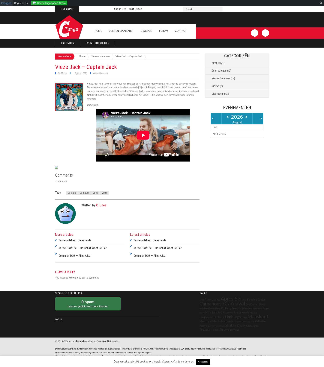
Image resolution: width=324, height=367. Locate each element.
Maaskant (258, 316)
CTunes (64, 73)
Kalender (67, 43)
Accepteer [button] (203, 362)
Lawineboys (206, 317)
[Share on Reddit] (65, 168)
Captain (72, 192)
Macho (216, 321)
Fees (212, 309)
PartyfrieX (205, 326)
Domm (254, 304)
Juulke (237, 312)
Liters (244, 317)
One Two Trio (248, 322)
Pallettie (260, 321)
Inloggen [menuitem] (6, 3)
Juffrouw (229, 313)
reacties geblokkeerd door (88, 304)
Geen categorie (220, 70)
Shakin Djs (233, 325)
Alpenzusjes (212, 299)
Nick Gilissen (235, 322)
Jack (95, 192)
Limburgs (233, 317)
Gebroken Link (104, 341)
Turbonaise (226, 329)
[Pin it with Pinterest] (72, 168)
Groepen (146, 31)
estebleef (205, 308)
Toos (212, 330)
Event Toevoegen (97, 43)
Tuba (217, 330)
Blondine (252, 299)
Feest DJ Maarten (242, 308)
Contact (181, 31)
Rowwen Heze (218, 326)
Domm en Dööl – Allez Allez (74, 256)
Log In (58, 319)
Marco (225, 321)
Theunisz (205, 329)
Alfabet (216, 62)
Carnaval (84, 192)
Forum (163, 31)
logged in (73, 278)
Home (98, 31)
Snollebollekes (250, 326)
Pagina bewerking (85, 341)
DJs (248, 304)
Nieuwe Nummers (100, 73)
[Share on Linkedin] (79, 168)
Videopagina (218, 93)
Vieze (104, 192)
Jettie (221, 312)
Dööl (262, 304)
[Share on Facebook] (58, 169)
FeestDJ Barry (223, 308)
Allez (202, 300)
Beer (244, 300)
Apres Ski (231, 298)
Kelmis (245, 312)
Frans (266, 308)
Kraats (253, 312)
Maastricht (206, 321)
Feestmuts (257, 309)
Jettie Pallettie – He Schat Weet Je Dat (82, 248)
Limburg (219, 317)
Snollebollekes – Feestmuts (74, 240)
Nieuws (215, 86)
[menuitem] (49, 2)
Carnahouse (212, 304)
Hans (208, 312)
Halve (202, 313)
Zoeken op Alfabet (121, 31)
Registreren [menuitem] (21, 3)
